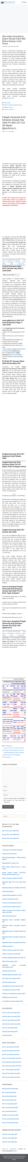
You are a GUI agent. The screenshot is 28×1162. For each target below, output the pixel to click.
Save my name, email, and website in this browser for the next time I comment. (15, 800)
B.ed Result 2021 (7, 1035)
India (11, 107)
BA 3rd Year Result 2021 (9, 1100)
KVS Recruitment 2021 (9, 982)
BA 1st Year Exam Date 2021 (6, 262)
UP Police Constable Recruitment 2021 (13, 993)
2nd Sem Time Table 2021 (10, 1134)
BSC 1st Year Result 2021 (9, 1104)
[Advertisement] (14, 18)
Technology (7, 102)
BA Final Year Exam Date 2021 (21, 262)
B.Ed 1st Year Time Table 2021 (11, 1012)
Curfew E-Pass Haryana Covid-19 (12, 903)
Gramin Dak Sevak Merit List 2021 (12, 895)
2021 (19, 1058)
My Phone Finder (10, 71)
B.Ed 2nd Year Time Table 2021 (11, 1016)
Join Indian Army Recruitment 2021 (12, 1001)
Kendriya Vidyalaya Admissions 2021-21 (14, 957)
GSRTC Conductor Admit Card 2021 (12, 950)
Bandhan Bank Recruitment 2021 (12, 974)
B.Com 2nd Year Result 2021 (10, 1119)
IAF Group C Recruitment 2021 (11, 978)
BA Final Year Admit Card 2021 (21, 633)
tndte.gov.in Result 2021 (9, 853)
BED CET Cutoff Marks (15, 354)
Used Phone (10, 105)
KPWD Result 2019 (7, 946)
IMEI (5, 105)
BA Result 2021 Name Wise (10, 1088)
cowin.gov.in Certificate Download (12, 850)
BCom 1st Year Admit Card (10, 1058)
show (17, 275)
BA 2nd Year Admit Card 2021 (14, 633)
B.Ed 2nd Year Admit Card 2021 (11, 1024)
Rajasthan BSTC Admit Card (10, 863)
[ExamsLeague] (8, 2)
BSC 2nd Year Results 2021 (10, 1107)
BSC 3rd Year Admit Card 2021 (11, 1077)
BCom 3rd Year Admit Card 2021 (11, 1066)
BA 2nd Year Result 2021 (9, 1096)
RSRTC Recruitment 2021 (10, 961)
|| (13, 681)
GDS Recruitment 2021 (9, 971)
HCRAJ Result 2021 (8, 891)
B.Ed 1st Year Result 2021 (9, 1028)
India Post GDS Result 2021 (10, 899)
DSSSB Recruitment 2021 (9, 997)
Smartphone (5, 107)
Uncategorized (8, 746)
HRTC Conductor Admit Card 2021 (12, 878)
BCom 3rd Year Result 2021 (10, 1122)
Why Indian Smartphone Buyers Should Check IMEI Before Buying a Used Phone (14, 40)
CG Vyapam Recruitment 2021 (11, 990)
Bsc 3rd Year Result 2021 (9, 1111)
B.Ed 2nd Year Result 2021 (10, 1031)
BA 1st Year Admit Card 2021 (6, 633)
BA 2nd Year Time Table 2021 (10, 834)
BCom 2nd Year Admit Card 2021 (12, 1062)
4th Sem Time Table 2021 (9, 1138)
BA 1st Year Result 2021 (9, 1092)
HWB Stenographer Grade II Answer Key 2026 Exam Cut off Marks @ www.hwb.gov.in (13, 755)
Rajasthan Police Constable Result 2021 (14, 942)
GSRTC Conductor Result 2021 (11, 954)
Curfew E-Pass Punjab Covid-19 (11, 906)
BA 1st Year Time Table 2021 (10, 830)
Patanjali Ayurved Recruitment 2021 (13, 986)
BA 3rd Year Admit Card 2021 (10, 1054)
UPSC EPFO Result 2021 (9, 916)
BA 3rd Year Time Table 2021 (10, 838)
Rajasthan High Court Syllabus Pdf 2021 (14, 887)
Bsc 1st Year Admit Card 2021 (11, 1069)
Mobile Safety (18, 105)
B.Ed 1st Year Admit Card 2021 (11, 1020)
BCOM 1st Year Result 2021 (10, 1115)
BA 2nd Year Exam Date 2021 (14, 262)
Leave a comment (9, 109)
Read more (11, 98)
